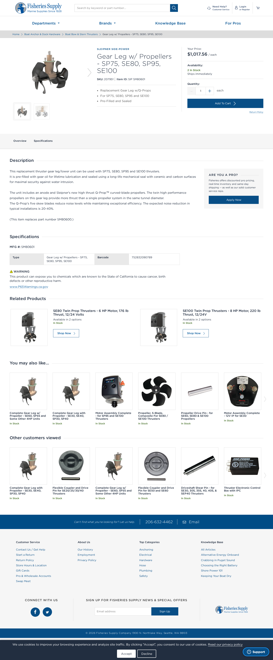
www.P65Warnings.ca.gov (29, 287)
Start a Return (25, 554)
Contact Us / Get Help (30, 549)
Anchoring (146, 549)
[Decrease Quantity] (191, 91)
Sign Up (165, 611)
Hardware (145, 560)
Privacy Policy (87, 560)
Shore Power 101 (211, 570)
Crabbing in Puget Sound (218, 560)
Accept (126, 654)
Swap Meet (23, 581)
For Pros (233, 23)
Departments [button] (44, 23)
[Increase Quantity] (210, 91)
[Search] (174, 8)
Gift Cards (22, 570)
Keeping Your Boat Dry (216, 576)
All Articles (208, 549)
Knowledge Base (170, 23)
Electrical (145, 554)
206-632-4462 (159, 521)
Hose (142, 565)
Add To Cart (223, 103)
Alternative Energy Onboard (220, 554)
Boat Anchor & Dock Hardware (42, 34)
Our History (85, 549)
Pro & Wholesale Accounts (33, 576)
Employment (86, 554)
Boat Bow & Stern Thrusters (81, 34)
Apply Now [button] (233, 200)
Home (16, 34)
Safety (143, 576)
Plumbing (145, 570)
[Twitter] (47, 609)
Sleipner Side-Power (113, 49)
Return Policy (256, 112)
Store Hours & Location (31, 565)
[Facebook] (36, 609)
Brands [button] (106, 23)
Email (194, 521)
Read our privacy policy (225, 644)
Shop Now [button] (64, 333)
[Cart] (257, 8)
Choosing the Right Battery (219, 565)
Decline (146, 654)
